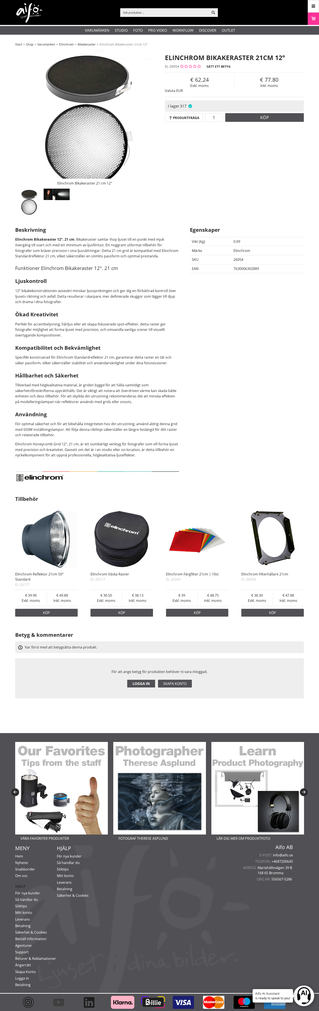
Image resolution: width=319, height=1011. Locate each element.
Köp (264, 117)
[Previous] (15, 792)
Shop (29, 44)
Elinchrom (66, 44)
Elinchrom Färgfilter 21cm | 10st (192, 574)
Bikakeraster (87, 44)
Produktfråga (186, 118)
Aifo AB (284, 847)
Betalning (23, 925)
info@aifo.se (283, 855)
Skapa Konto (25, 971)
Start (18, 44)
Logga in (141, 683)
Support (22, 952)
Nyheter (21, 862)
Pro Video (157, 30)
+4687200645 (282, 861)
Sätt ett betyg (218, 66)
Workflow (183, 30)
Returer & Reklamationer (35, 958)
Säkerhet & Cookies (31, 932)
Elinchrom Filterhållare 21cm (264, 574)
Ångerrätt (23, 965)
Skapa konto (175, 683)
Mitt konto (23, 912)
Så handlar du (26, 899)
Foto (138, 30)
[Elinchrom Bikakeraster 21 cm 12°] (84, 118)
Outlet (228, 30)
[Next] (304, 792)
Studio (121, 30)
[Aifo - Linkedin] (91, 1002)
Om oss (21, 875)
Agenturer (23, 945)
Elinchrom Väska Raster (109, 574)
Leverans (22, 919)
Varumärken (97, 30)
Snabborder (25, 869)
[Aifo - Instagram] (30, 1002)
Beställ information (30, 938)
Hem (19, 856)
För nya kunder (27, 893)
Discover (207, 30)
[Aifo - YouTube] (61, 1002)
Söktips (21, 906)
